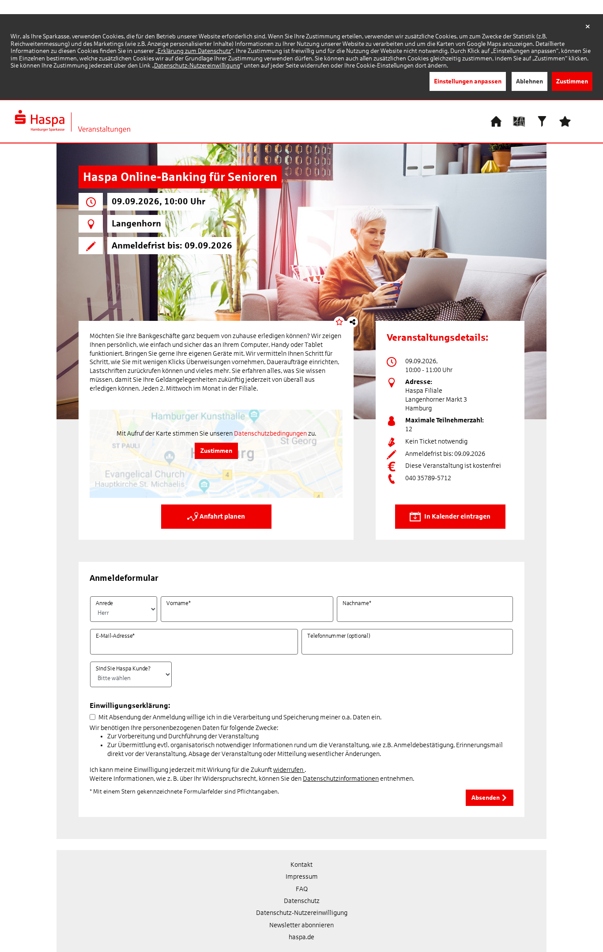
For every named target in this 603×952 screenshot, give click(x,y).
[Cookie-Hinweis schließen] (587, 27)
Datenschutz (302, 900)
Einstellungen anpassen (467, 81)
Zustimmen (572, 81)
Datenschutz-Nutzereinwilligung (197, 65)
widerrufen (289, 769)
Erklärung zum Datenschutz (194, 51)
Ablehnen (529, 81)
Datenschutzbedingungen (270, 433)
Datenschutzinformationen (341, 778)
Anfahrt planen (221, 515)
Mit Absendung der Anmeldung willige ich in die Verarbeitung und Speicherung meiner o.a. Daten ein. (239, 717)
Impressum (302, 876)
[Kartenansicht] (519, 120)
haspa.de (301, 937)
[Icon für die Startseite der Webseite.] (496, 120)
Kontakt (301, 864)
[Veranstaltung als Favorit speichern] (339, 321)
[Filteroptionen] (542, 120)
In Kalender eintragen (456, 515)
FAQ (302, 888)
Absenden (486, 797)
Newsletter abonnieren (301, 925)
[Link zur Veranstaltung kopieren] (352, 321)
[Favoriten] (565, 120)
